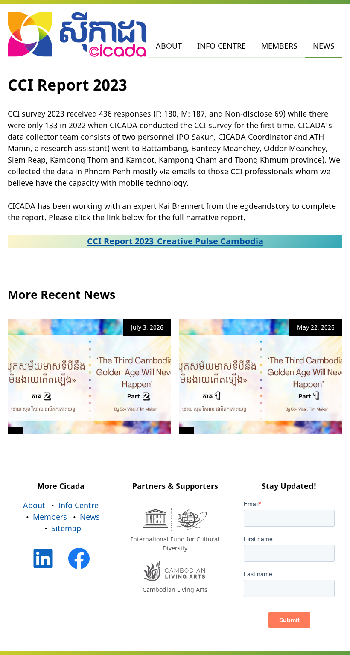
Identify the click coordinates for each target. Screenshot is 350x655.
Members (279, 46)
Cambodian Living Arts (175, 589)
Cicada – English (77, 35)
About (169, 46)
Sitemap (66, 528)
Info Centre (221, 46)
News (324, 46)
